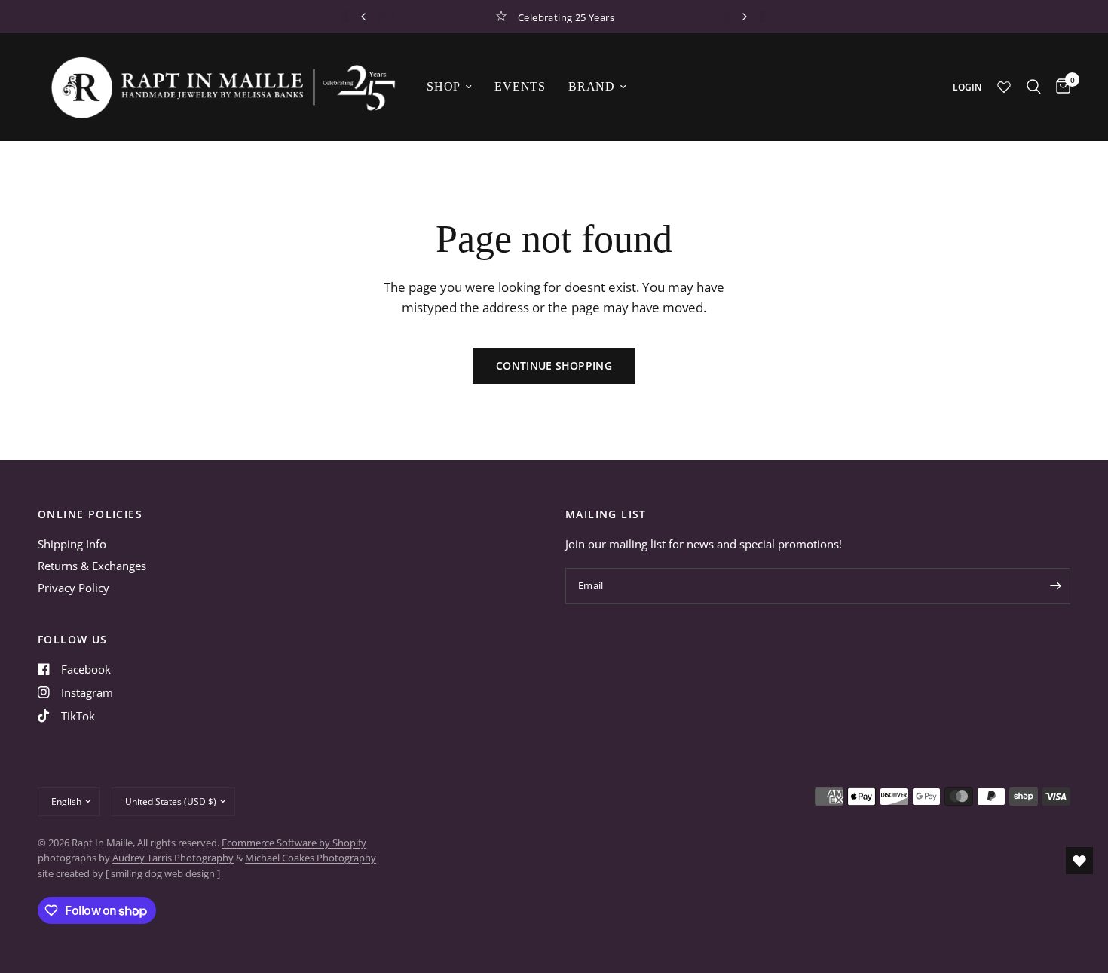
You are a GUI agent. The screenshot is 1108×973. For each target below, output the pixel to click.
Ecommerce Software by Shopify (294, 842)
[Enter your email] (1055, 586)
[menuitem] (449, 86)
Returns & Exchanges (92, 565)
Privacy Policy (73, 587)
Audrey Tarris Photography (173, 857)
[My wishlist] (1004, 86)
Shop (444, 86)
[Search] (1033, 86)
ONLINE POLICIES (90, 514)
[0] (1059, 86)
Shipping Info (72, 543)
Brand (591, 86)
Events (520, 86)
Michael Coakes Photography (310, 857)
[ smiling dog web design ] (163, 873)
